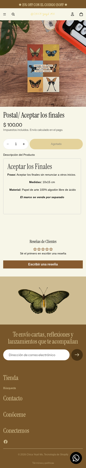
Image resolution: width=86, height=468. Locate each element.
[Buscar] (13, 14)
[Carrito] (81, 14)
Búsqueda (9, 388)
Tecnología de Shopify (56, 454)
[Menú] (4, 14)
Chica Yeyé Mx (35, 454)
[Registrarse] (77, 355)
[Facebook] (5, 441)
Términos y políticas (43, 462)
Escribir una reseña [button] (43, 264)
